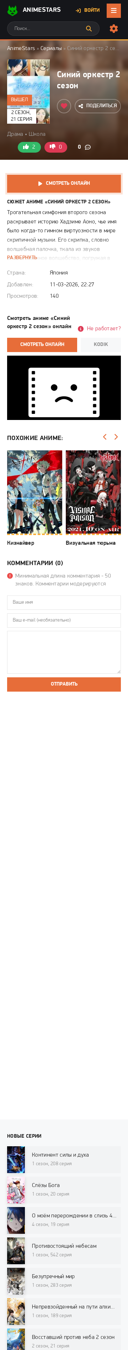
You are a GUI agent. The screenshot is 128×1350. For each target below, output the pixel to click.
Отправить (64, 684)
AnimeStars (21, 48)
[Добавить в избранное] (64, 106)
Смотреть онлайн (68, 183)
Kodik (101, 344)
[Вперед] (115, 437)
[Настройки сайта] (114, 28)
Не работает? (104, 329)
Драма (15, 134)
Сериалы (51, 48)
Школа (37, 134)
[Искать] (89, 28)
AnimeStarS (42, 10)
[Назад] (105, 437)
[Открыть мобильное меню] (114, 11)
